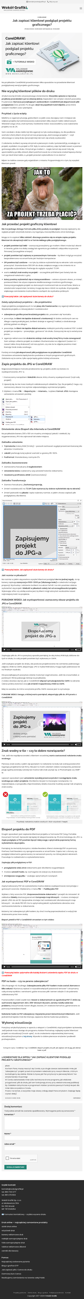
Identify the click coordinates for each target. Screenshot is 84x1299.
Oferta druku (32, 1293)
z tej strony (27, 1036)
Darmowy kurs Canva (11, 1273)
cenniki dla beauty (10, 1250)
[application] (42, 629)
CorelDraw (42, 17)
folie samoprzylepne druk (13, 1242)
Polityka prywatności (56, 1293)
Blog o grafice (43, 1293)
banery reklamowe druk (12, 1234)
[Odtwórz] (4, 650)
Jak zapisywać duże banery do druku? (28, 296)
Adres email (9, 1144)
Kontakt (68, 1293)
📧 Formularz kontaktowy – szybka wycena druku (24, 1214)
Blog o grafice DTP (10, 1265)
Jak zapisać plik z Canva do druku (17, 1269)
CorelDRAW (32, 1048)
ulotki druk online (9, 1226)
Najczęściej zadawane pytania (16, 1261)
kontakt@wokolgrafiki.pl (12, 1189)
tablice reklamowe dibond (14, 1246)
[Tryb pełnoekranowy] (79, 650)
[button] (81, 8)
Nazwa (7, 1134)
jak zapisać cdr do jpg (64, 1048)
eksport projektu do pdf (46, 1048)
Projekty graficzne (19, 1293)
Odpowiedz (76, 1098)
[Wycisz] (76, 650)
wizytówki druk (8, 1230)
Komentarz (9, 1114)
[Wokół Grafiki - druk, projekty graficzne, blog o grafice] (15, 8)
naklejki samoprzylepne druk (14, 1238)
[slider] (40, 649)
